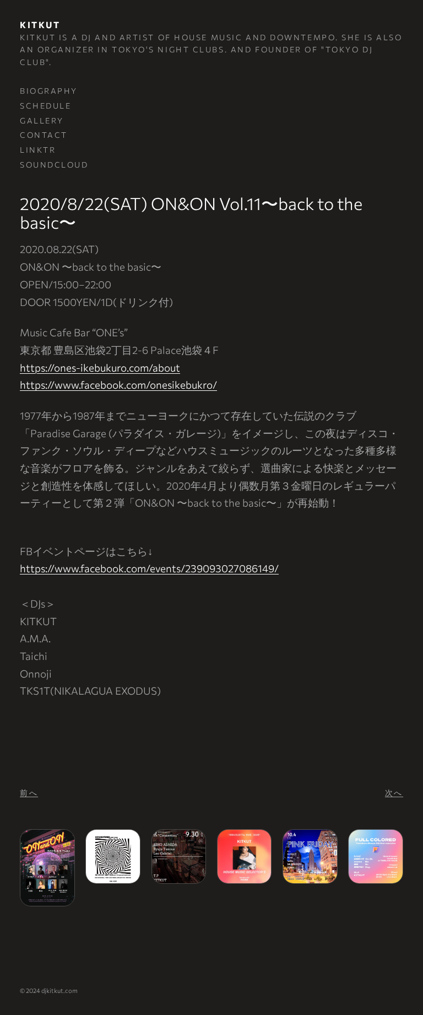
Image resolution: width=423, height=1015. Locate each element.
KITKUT (40, 24)
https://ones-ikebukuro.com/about (100, 367)
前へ (29, 792)
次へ (394, 792)
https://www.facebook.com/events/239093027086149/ (149, 568)
